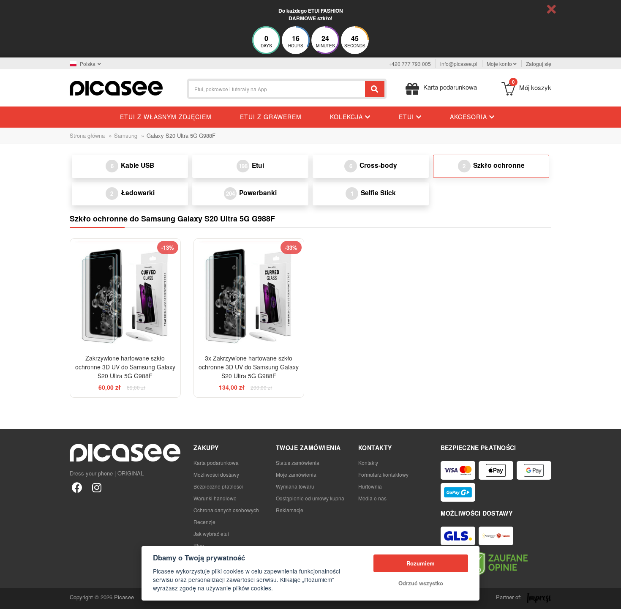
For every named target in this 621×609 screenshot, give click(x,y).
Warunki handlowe (215, 498)
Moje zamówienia (296, 474)
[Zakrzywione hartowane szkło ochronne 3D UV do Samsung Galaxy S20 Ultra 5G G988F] (125, 294)
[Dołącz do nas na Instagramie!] (96, 487)
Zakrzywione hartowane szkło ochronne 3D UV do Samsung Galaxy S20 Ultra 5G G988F (125, 367)
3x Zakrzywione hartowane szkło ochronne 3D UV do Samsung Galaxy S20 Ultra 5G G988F (249, 367)
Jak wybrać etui (211, 533)
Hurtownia (370, 486)
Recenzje (204, 521)
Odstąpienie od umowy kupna (310, 498)
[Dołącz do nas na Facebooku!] (77, 487)
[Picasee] (116, 87)
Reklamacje (289, 509)
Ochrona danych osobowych (226, 509)
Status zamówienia (297, 462)
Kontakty (368, 462)
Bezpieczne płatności (218, 486)
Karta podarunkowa (216, 462)
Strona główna (87, 135)
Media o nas (372, 498)
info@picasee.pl (458, 63)
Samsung (125, 135)
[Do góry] (11, 598)
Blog (198, 545)
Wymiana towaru (295, 486)
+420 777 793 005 (410, 63)
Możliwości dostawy (216, 474)
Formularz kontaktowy (383, 474)
